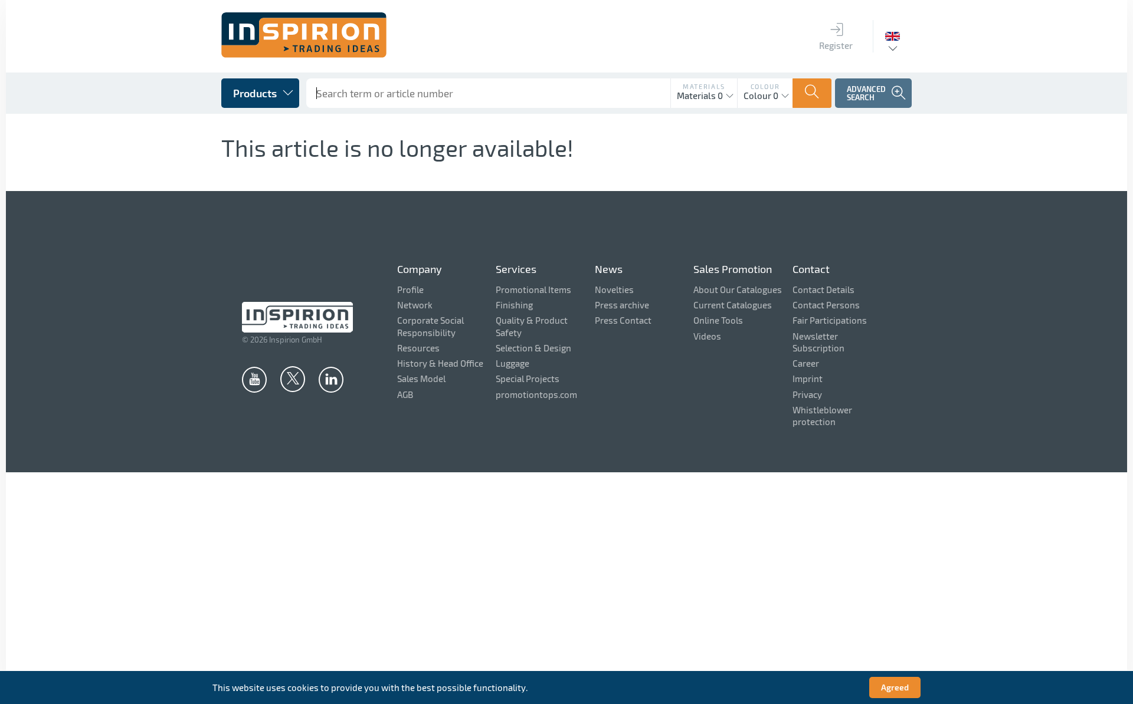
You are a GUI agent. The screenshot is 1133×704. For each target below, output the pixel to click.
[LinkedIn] (331, 379)
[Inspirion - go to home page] (304, 54)
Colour (765, 86)
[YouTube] (254, 379)
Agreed (895, 687)
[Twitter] (292, 378)
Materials (704, 86)
